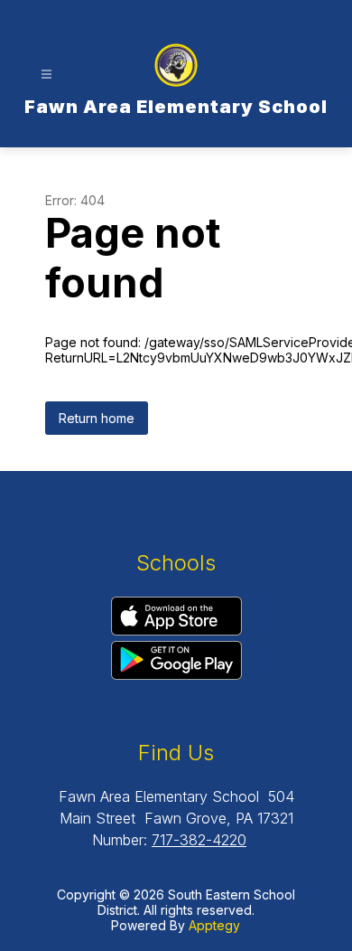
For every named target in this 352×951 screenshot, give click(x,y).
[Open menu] (46, 74)
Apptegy (214, 925)
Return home (96, 418)
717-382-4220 (199, 840)
